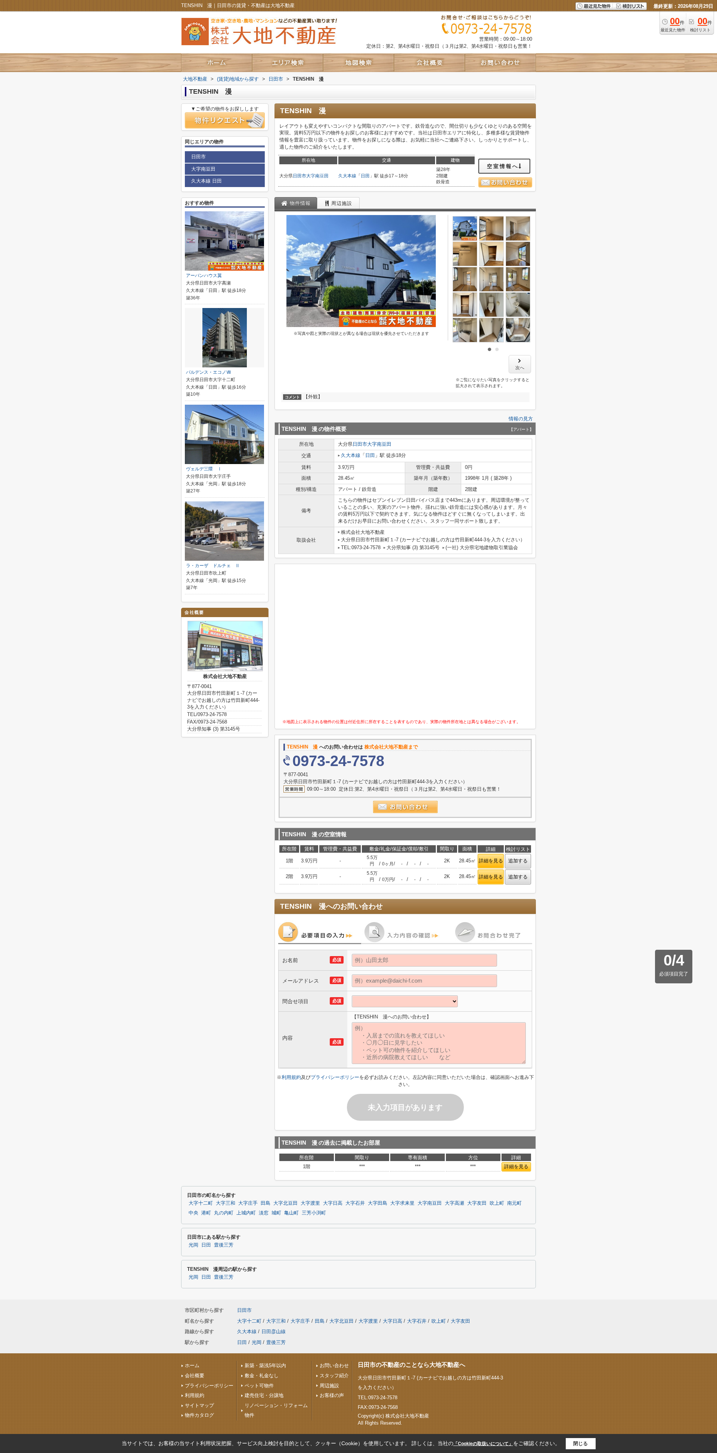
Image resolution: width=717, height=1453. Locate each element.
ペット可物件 (259, 1385)
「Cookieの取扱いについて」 (483, 1443)
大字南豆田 (317, 175)
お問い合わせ (334, 1365)
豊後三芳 (223, 1245)
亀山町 (291, 1213)
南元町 (514, 1203)
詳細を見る (491, 861)
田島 (265, 1203)
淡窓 (264, 1213)
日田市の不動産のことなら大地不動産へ (411, 1365)
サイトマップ (199, 1405)
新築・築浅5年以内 (265, 1365)
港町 (206, 1213)
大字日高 (332, 1203)
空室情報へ (503, 166)
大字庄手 (248, 1203)
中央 (193, 1213)
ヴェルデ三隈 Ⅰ (204, 469)
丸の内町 (223, 1213)
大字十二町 (201, 1203)
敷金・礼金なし (262, 1375)
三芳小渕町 (314, 1213)
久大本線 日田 (206, 181)
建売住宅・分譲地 (264, 1395)
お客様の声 (332, 1395)
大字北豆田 (285, 1203)
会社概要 (194, 1375)
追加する (518, 861)
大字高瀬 (454, 1203)
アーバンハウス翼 (204, 275)
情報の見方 (521, 418)
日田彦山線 (273, 1331)
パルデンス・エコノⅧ (208, 372)
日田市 (299, 175)
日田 (365, 175)
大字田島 (377, 1203)
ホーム (192, 1365)
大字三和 (225, 1203)
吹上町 (497, 1203)
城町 (276, 1213)
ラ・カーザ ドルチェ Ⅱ (213, 565)
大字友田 (477, 1203)
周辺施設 (329, 1385)
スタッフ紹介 (334, 1375)
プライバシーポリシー (335, 1077)
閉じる (580, 1443)
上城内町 (246, 1213)
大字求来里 (402, 1203)
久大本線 (347, 175)
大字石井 (355, 1203)
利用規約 (291, 1077)
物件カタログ (199, 1415)
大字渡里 (310, 1203)
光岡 (193, 1245)
